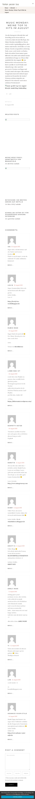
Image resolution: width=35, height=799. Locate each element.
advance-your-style (17, 713)
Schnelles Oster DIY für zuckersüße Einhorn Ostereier (17, 214)
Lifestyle (12, 8)
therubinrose (19, 346)
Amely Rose (13, 588)
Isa (9, 246)
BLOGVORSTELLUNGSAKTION (18, 556)
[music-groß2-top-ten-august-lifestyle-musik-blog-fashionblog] (17, 88)
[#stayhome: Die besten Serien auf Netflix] (17, 182)
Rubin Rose (13, 328)
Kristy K (11, 546)
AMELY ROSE (22, 621)
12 (10, 94)
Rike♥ (10, 508)
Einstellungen (17, 796)
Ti (9, 645)
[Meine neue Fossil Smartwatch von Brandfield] (17, 137)
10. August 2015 (9, 105)
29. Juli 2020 (9, 163)
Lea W (10, 285)
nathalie (8, 101)
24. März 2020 (10, 204)
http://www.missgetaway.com (18, 483)
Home (6, 8)
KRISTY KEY (12, 564)
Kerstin (11, 463)
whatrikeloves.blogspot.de (16, 521)
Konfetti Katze (15, 425)
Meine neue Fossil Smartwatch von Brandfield (13, 159)
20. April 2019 (9, 219)
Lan (9, 680)
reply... (10, 265)
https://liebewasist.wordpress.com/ (20, 401)
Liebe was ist (14, 371)
